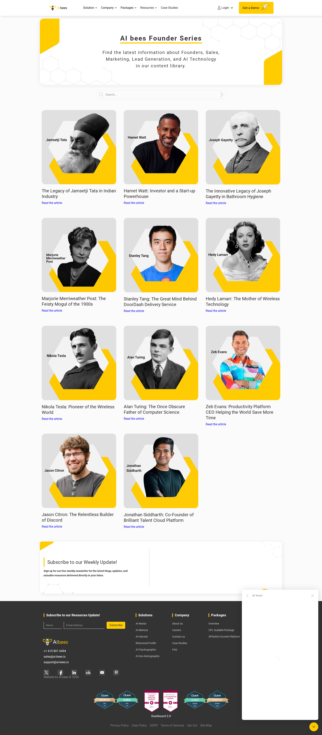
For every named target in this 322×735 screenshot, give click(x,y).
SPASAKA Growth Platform (224, 636)
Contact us (178, 636)
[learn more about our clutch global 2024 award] (195, 701)
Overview (214, 623)
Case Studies (169, 7)
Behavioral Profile (146, 643)
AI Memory (142, 630)
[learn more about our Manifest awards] (161, 701)
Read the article (52, 203)
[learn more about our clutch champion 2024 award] (217, 701)
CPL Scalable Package (221, 630)
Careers (176, 630)
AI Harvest (142, 636)
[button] (90, 7)
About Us (177, 623)
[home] (58, 8)
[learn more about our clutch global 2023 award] (127, 701)
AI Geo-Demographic (148, 656)
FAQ (174, 649)
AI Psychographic (146, 649)
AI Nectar (141, 623)
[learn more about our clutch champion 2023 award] (105, 701)
